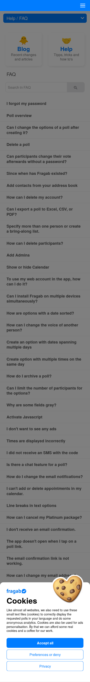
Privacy (45, 666)
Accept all (45, 642)
